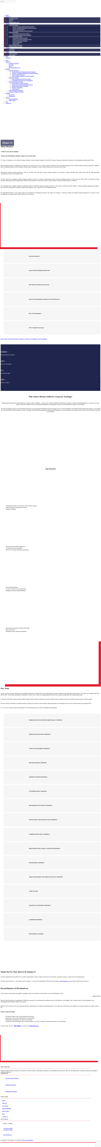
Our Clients (5, 1106)
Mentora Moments (6, 1108)
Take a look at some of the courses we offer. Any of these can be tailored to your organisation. (24, 339)
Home (3, 1100)
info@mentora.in (64, 981)
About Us (4, 1103)
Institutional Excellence (11, 1091)
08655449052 (17, 1026)
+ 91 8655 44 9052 (8, 1128)
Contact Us (5, 1116)
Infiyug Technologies (27, 1140)
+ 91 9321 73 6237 (8, 1130)
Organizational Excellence (11, 1078)
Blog (3, 1114)
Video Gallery (5, 1111)
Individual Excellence (10, 1085)
